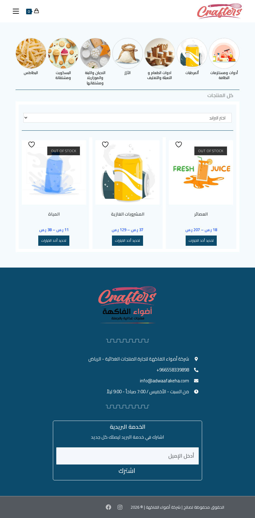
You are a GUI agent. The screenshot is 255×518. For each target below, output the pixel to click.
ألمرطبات (192, 72)
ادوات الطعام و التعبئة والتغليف (159, 75)
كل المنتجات (220, 95)
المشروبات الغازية (127, 214)
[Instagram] (119, 507)
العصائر (201, 214)
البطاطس (31, 72)
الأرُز (127, 72)
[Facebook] (108, 507)
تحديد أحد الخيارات (201, 240)
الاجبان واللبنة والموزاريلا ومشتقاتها (95, 78)
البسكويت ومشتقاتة (63, 75)
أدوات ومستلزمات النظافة (224, 75)
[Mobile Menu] (18, 11)
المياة (54, 214)
